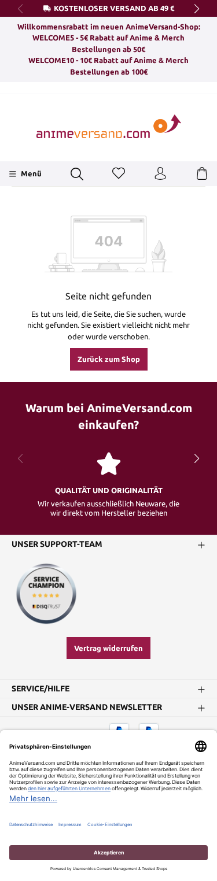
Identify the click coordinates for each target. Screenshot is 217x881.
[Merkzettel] (118, 174)
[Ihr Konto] (160, 174)
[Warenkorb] (202, 174)
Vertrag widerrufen (108, 648)
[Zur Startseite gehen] (108, 126)
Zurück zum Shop (109, 359)
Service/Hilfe (40, 689)
